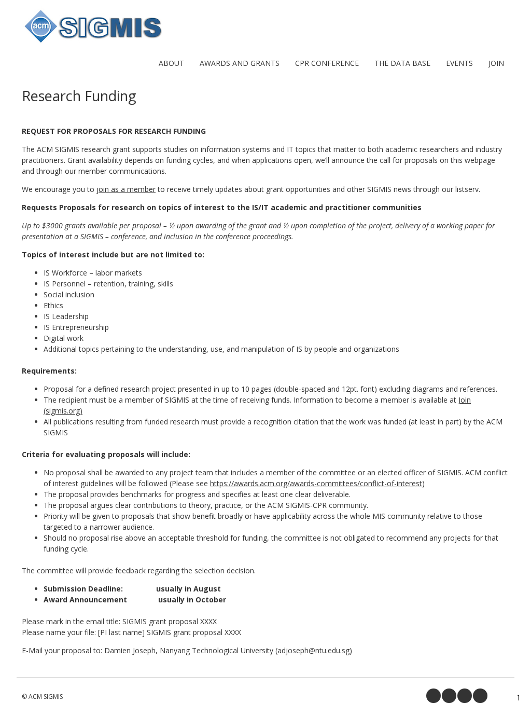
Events (459, 63)
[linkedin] (464, 696)
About (171, 63)
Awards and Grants (240, 63)
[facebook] (433, 696)
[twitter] (449, 696)
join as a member (126, 189)
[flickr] (480, 696)
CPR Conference (327, 63)
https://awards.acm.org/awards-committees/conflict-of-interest (316, 483)
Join (496, 63)
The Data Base (402, 63)
